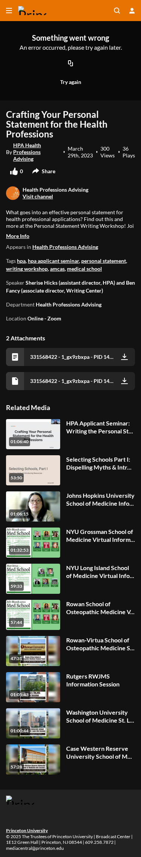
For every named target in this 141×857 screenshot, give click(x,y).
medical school (84, 268)
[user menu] (132, 11)
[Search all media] (117, 11)
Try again (70, 82)
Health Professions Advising (65, 247)
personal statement (103, 261)
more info (17, 236)
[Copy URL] (71, 64)
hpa (21, 261)
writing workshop (27, 268)
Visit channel (38, 196)
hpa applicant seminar (53, 261)
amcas (57, 268)
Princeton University (27, 830)
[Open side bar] (9, 11)
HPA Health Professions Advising (27, 152)
